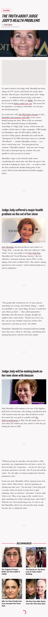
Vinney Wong (8, 24)
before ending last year (23, 103)
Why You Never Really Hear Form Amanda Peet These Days (12, 603)
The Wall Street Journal (28, 114)
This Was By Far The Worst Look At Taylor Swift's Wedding (35, 572)
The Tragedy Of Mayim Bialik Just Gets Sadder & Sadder (11, 572)
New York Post (34, 253)
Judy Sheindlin (8, 247)
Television (6, 11)
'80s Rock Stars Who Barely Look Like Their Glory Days (36, 602)
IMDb (30, 100)
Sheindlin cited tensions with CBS (16, 117)
